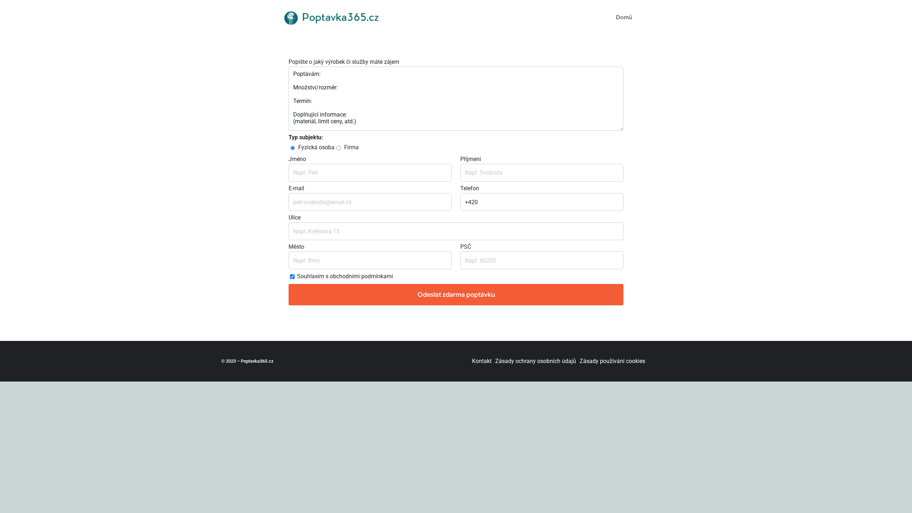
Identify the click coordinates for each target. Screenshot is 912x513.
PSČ (465, 246)
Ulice (295, 217)
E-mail (296, 188)
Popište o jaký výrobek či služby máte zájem (344, 61)
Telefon (469, 188)
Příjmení (470, 159)
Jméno (297, 159)
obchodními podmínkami (361, 276)
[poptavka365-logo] (332, 8)
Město (296, 246)
